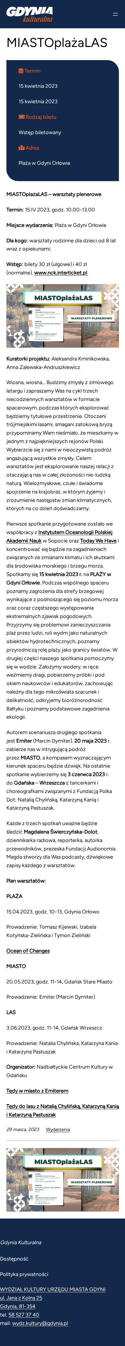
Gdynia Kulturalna (20, 1242)
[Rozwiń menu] (115, 14)
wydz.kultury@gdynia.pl (40, 1323)
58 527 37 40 (23, 1315)
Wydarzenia (58, 1129)
